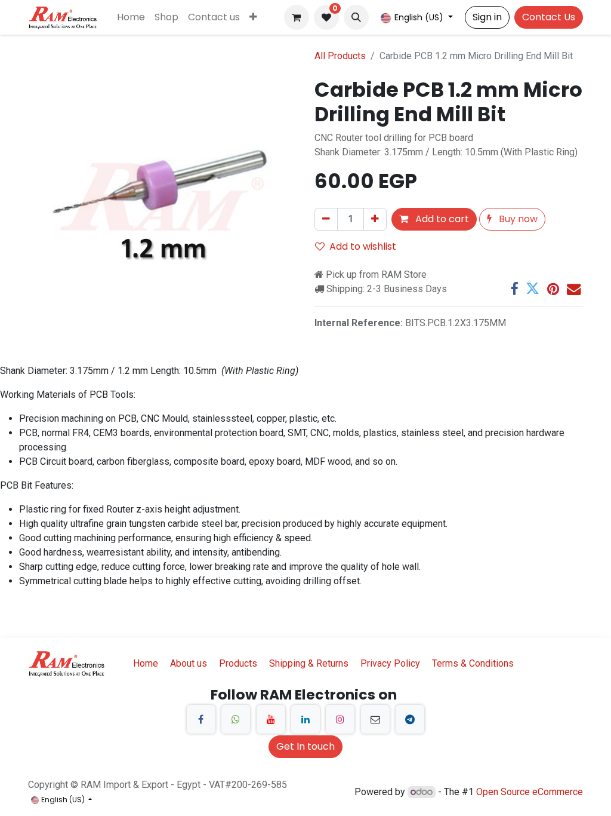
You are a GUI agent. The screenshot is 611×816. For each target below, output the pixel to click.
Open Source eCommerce (529, 791)
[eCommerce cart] (296, 17)
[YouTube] (271, 719)
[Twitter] (532, 289)
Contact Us (548, 17)
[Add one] (375, 219)
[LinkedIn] (305, 719)
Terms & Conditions (473, 663)
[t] (410, 719)
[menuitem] (131, 17)
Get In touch (305, 746)
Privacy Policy (390, 663)
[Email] (574, 289)
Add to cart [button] (441, 219)
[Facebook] (514, 289)
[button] (356, 17)
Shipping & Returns (308, 663)
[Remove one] (326, 219)
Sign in (487, 17)
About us (188, 663)
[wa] (235, 719)
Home (145, 663)
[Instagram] (340, 719)
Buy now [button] (517, 219)
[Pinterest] (553, 289)
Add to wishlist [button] (362, 246)
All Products (340, 56)
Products (238, 663)
